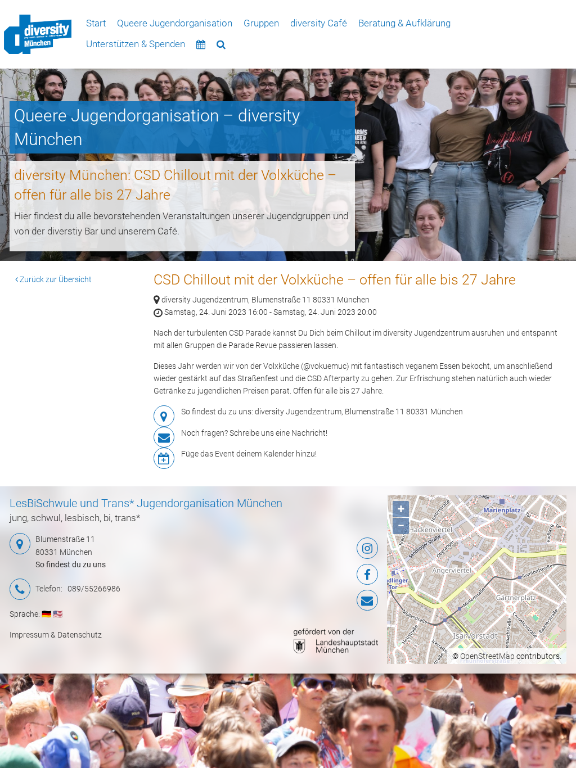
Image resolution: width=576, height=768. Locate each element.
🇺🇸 (57, 613)
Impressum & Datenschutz (56, 634)
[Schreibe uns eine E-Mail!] (316, 600)
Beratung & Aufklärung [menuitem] (404, 23)
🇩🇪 (46, 613)
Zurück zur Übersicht (55, 279)
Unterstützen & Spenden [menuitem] (135, 43)
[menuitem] (37, 35)
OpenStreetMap (487, 656)
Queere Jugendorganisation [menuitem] (174, 23)
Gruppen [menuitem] (261, 23)
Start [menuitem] (96, 23)
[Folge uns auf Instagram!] (316, 548)
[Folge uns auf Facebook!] (316, 574)
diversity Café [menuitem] (318, 23)
